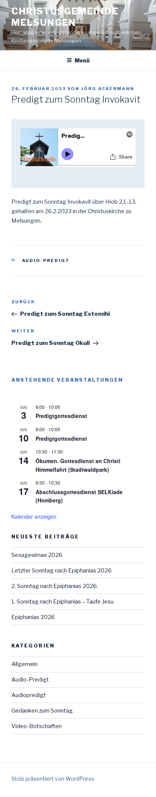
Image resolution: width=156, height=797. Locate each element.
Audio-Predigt (46, 260)
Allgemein (24, 664)
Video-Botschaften (36, 726)
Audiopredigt (28, 695)
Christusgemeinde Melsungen (65, 17)
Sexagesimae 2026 (36, 555)
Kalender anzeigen (33, 516)
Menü (82, 60)
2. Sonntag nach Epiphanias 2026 (54, 586)
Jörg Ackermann (107, 88)
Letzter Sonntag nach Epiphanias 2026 (61, 570)
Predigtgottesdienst (61, 416)
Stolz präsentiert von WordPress (52, 778)
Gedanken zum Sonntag (42, 710)
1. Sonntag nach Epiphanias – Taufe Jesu (62, 601)
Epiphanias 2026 (33, 617)
